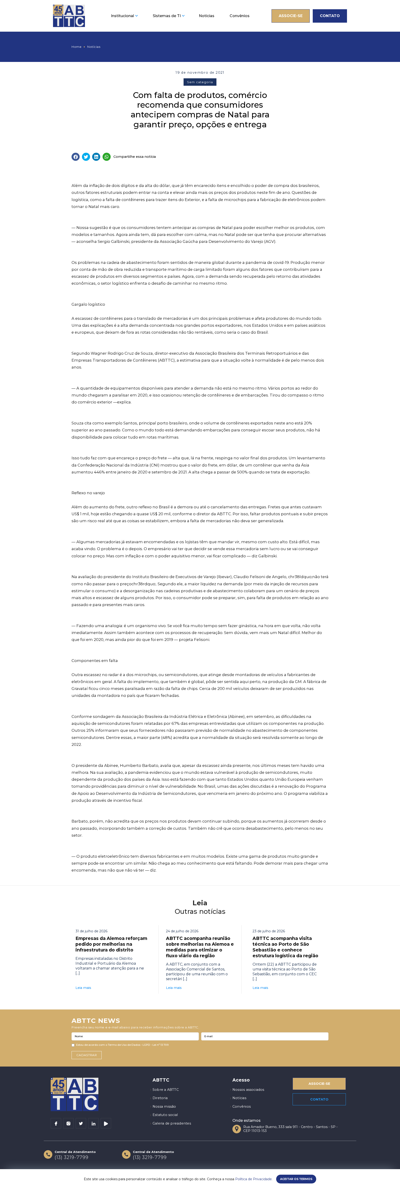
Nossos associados (248, 1090)
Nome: (79, 1036)
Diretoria (160, 1098)
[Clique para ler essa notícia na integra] (111, 960)
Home (76, 47)
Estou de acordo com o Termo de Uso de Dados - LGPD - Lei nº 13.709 (122, 1044)
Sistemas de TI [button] (167, 16)
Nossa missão (164, 1106)
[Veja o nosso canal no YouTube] (106, 1123)
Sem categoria (200, 82)
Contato (330, 16)
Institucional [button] (122, 16)
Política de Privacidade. (253, 1179)
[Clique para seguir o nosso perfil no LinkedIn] (93, 1123)
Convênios (240, 16)
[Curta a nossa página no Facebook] (56, 1123)
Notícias (206, 16)
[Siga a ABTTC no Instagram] (68, 1123)
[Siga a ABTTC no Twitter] (81, 1123)
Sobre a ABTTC (166, 1090)
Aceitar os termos (296, 1179)
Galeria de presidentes (172, 1123)
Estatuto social (165, 1115)
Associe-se (291, 16)
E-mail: (208, 1036)
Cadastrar (86, 1055)
